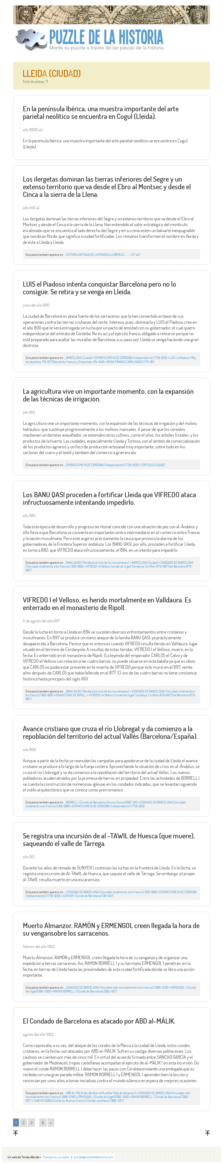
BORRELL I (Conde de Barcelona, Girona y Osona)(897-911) (102, 802)
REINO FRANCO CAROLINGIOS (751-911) (130, 361)
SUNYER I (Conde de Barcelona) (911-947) (88, 895)
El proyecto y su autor (56, 1157)
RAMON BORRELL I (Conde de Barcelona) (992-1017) (85, 991)
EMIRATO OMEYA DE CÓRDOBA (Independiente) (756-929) (131, 357)
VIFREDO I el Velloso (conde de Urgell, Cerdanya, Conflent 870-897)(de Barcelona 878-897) (109, 568)
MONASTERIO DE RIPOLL (71, 695)
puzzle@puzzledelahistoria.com (93, 1157)
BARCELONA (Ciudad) (79, 357)
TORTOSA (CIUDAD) (153, 465)
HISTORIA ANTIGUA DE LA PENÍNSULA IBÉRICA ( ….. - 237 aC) (103, 254)
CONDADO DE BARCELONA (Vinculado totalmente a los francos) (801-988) (111, 892)
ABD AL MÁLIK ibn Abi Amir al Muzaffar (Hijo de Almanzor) (101, 1093)
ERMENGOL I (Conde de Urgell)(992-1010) (103, 1096)
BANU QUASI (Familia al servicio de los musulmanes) (98, 562)
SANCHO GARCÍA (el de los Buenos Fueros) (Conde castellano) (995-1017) (79, 1100)
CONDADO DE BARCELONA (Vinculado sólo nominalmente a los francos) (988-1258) (117, 987)
